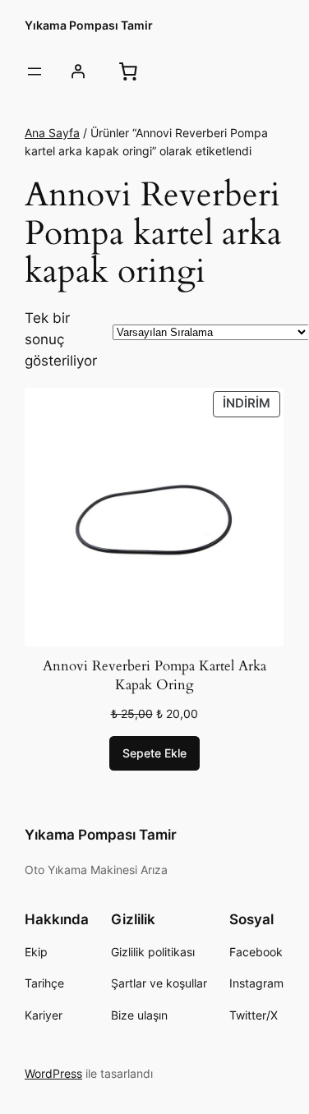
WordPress (53, 1073)
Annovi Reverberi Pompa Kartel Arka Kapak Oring (154, 675)
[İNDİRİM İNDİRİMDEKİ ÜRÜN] (154, 516)
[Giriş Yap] (77, 71)
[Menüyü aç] (34, 71)
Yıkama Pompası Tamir (89, 25)
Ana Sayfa (52, 133)
